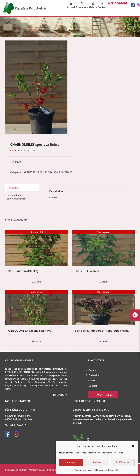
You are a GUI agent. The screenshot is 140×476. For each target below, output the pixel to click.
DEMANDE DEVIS (103, 394)
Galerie (92, 380)
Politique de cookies (83, 470)
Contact (92, 385)
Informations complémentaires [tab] (16, 197)
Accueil (92, 369)
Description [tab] (13, 187)
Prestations (94, 375)
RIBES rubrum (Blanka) (23, 271)
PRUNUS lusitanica (87, 271)
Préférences (123, 462)
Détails (38, 281)
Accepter (71, 462)
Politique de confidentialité (106, 470)
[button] (133, 446)
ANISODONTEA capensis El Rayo (29, 330)
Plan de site (52, 469)
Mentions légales (37, 469)
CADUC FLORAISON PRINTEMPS (54, 172)
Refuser (97, 462)
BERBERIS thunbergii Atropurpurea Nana (101, 330)
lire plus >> (60, 394)
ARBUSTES (29, 172)
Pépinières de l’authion (16, 469)
